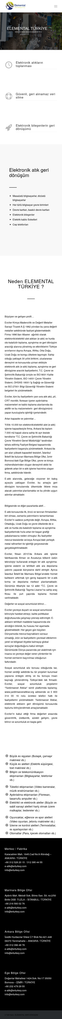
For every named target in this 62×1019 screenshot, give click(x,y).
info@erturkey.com (15, 870)
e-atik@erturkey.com (15, 866)
